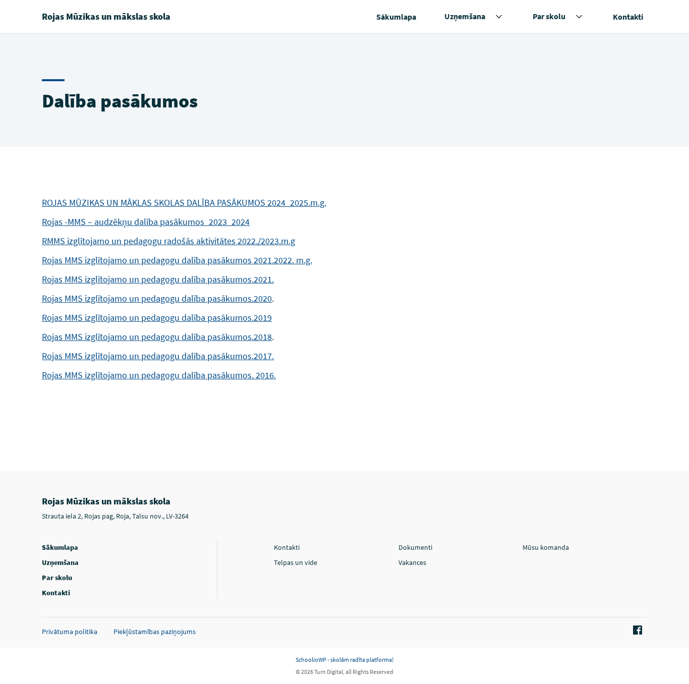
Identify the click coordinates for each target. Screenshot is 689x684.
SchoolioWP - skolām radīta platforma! (344, 659)
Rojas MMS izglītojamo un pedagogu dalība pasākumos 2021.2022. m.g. (177, 260)
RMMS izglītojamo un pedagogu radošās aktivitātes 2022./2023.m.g (168, 241)
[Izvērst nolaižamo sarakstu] (498, 16)
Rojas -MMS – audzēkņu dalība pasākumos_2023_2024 (146, 221)
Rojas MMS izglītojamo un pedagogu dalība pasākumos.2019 (157, 317)
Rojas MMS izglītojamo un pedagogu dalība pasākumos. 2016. (159, 375)
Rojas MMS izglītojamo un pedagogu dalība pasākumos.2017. (158, 356)
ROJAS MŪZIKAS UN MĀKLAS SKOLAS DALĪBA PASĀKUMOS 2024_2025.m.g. (184, 202)
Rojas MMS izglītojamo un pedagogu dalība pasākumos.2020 (157, 298)
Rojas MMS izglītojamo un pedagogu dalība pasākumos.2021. (158, 279)
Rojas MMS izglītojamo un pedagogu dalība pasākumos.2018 (157, 337)
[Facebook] (636, 630)
